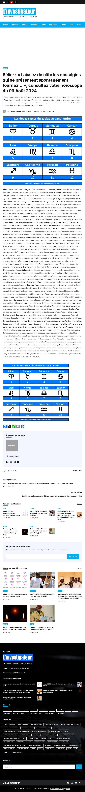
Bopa (47, 728)
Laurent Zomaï (46, 738)
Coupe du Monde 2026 (21, 710)
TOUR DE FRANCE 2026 (34, 713)
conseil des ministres (39, 731)
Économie (61, 713)
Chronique (7, 710)
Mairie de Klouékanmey (24, 742)
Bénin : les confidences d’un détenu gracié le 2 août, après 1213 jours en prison (52, 496)
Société (5, 68)
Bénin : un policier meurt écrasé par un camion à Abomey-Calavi (10, 532)
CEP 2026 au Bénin (9, 731)
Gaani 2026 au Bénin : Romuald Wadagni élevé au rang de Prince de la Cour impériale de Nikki (66, 515)
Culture (32, 508)
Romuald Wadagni (60, 745)
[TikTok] (15, 2)
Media (75, 710)
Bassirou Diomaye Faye (11, 728)
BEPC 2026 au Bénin (27, 728)
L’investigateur (15, 111)
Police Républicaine (35, 745)
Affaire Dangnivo (9, 724)
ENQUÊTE (60, 710)
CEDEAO (65, 728)
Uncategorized (49, 713)
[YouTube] (11, 2)
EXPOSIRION (36, 735)
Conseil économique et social (59, 731)
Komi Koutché (33, 738)
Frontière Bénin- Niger (66, 735)
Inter (31, 526)
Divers (4, 508)
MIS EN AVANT (64, 742)
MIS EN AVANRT (52, 742)
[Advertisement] (42, 46)
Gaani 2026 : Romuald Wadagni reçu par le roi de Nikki (38, 513)
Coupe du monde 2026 (10, 735)
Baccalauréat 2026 (52, 724)
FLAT (68, 788)
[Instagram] (14, 462)
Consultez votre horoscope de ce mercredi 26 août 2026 (11, 513)
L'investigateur (11, 782)
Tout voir (79, 504)
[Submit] (79, 766)
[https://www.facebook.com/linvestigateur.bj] (68, 782)
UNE (75, 749)
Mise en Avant (39, 742)
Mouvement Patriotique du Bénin (14, 745)
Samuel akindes (74, 745)
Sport (23, 713)
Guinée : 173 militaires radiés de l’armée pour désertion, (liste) (38, 531)
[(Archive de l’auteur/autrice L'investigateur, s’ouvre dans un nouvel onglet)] (4, 112)
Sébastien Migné (23, 749)
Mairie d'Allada (9, 742)
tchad (40, 749)
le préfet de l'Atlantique (62, 738)
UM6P (69, 749)
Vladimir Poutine (16, 752)
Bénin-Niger (56, 728)
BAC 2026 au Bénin (36, 724)
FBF (54, 735)
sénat (33, 749)
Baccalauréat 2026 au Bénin (70, 724)
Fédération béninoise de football (14, 738)
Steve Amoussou (9, 749)
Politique (7, 713)
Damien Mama (25, 735)
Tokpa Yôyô (60, 749)
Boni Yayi (40, 728)
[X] (8, 2)
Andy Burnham (23, 724)
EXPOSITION (11, 471)
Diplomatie (43, 710)
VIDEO (5, 752)
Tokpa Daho (49, 749)
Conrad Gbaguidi (23, 731)
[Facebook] (4, 2)
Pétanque (48, 745)
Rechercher (73, 556)
